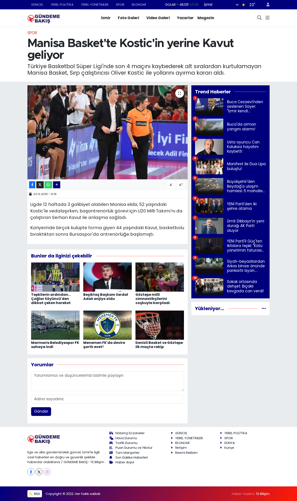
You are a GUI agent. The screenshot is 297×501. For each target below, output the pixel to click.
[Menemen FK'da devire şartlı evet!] (107, 325)
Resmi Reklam (186, 452)
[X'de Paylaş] (40, 184)
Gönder (41, 411)
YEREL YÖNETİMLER (94, 4)
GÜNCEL (37, 4)
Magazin (205, 17)
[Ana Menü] (267, 18)
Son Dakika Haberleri (131, 457)
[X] (39, 471)
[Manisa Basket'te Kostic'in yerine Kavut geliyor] (107, 132)
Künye (229, 447)
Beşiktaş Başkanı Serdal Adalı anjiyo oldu (105, 296)
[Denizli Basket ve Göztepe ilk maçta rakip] (159, 325)
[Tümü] (264, 308)
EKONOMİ (139, 4)
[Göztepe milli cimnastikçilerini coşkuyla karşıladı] (159, 276)
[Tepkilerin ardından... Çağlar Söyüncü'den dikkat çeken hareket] (55, 276)
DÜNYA (229, 442)
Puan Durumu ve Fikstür (133, 447)
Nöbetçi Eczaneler (130, 433)
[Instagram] (47, 471)
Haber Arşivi (124, 462)
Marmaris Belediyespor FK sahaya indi (55, 344)
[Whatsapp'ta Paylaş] (48, 184)
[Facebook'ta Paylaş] (32, 184)
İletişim (181, 447)
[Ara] (259, 18)
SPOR (120, 4)
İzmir (106, 17)
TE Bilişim (263, 493)
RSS (36, 493)
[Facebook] (31, 471)
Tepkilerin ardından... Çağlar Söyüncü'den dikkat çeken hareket (51, 298)
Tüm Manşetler (127, 452)
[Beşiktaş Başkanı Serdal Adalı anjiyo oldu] (107, 276)
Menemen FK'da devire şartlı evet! (104, 344)
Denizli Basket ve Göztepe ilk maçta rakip (159, 344)
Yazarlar (185, 17)
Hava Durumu (126, 438)
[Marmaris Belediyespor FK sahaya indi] (55, 325)
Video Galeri (158, 17)
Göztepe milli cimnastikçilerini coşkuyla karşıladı (152, 298)
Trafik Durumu (126, 442)
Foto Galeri (128, 17)
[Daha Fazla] (56, 184)
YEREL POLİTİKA (62, 4)
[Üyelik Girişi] (266, 4)
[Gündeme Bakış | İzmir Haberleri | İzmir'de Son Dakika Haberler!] (43, 17)
